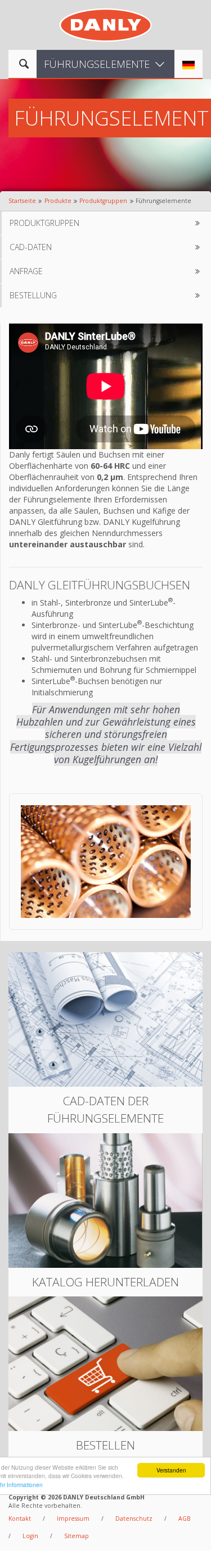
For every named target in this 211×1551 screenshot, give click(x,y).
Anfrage (26, 271)
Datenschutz (133, 1518)
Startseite (22, 201)
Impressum (73, 1518)
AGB (184, 1518)
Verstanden (171, 1470)
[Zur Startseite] (105, 24)
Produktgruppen (103, 201)
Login (30, 1536)
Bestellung (33, 295)
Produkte (57, 201)
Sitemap (76, 1536)
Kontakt (19, 1518)
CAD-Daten (31, 247)
